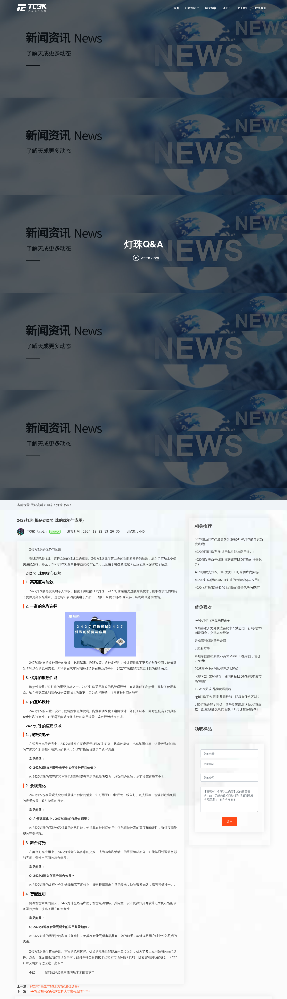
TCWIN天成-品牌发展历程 (213, 689)
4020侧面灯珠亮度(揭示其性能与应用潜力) (224, 552)
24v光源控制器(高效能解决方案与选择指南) (59, 991)
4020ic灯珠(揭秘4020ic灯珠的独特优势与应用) (227, 580)
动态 (50, 505)
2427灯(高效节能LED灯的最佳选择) (54, 986)
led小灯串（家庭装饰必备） (214, 620)
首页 (176, 8)
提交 (229, 821)
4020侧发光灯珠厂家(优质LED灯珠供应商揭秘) (227, 572)
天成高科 (37, 505)
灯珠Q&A (62, 505)
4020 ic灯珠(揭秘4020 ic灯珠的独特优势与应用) (227, 587)
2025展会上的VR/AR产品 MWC (216, 668)
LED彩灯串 (202, 648)
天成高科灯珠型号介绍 (210, 640)
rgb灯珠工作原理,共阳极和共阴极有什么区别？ (227, 697)
